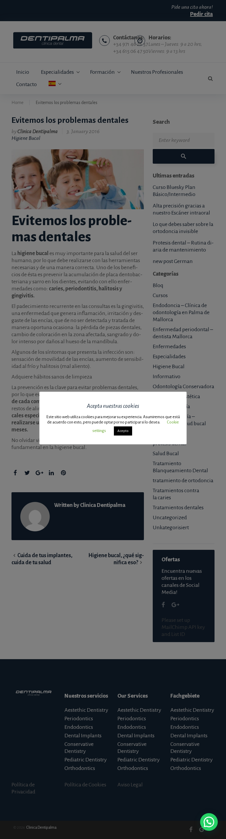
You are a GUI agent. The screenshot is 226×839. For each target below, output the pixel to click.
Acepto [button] (123, 431)
